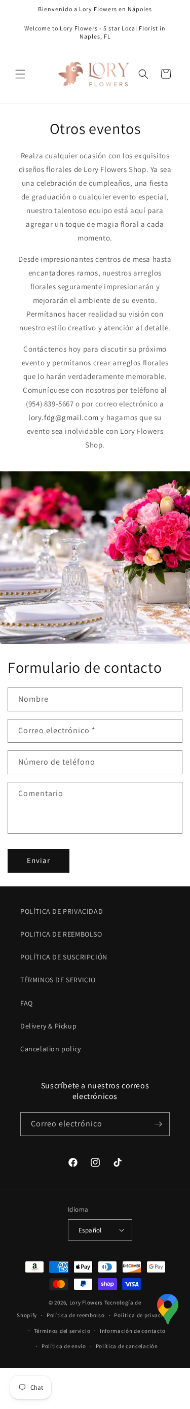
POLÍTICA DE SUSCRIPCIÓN (63, 956)
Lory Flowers (86, 1302)
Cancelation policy (50, 1048)
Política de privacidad (143, 1315)
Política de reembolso (76, 1315)
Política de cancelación (127, 1346)
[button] (20, 74)
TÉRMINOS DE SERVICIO (58, 979)
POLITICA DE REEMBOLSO (61, 934)
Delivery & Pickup (48, 1025)
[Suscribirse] (158, 1124)
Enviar (38, 860)
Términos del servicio (62, 1330)
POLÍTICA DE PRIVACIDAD (61, 911)
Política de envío (64, 1346)
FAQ (26, 1003)
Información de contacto (133, 1330)
